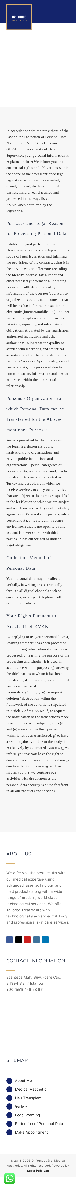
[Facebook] (9, 939)
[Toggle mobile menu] (68, 9)
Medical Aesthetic (30, 1089)
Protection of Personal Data (39, 1124)
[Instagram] (36, 939)
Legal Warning (27, 1115)
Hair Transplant (28, 1098)
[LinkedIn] (45, 939)
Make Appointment (31, 1132)
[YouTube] (27, 939)
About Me (23, 1081)
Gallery (21, 1106)
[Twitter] (18, 939)
